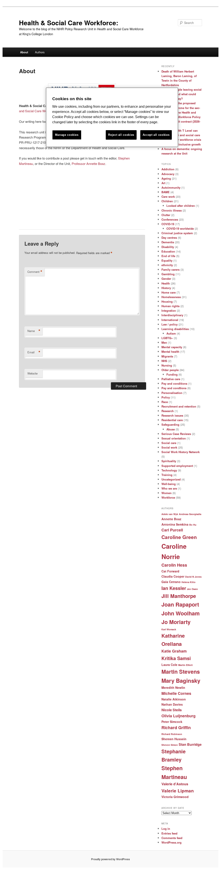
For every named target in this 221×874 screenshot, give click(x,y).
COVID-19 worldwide (180, 228)
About (24, 52)
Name (33, 330)
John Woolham (180, 613)
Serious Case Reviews (176, 434)
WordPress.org (171, 842)
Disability (167, 247)
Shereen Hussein (173, 739)
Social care (168, 443)
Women (166, 493)
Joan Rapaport (180, 604)
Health (165, 283)
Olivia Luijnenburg (178, 716)
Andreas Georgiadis (190, 514)
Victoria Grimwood (175, 797)
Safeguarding (170, 424)
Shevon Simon (169, 744)
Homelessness (171, 297)
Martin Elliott (185, 665)
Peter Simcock (171, 721)
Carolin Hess (174, 565)
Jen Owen (192, 589)
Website (32, 373)
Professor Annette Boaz (88, 163)
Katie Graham (174, 651)
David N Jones (193, 576)
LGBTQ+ (167, 338)
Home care (168, 292)
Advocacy (167, 174)
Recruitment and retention (178, 406)
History (166, 288)
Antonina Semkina (174, 524)
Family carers (170, 269)
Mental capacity (171, 347)
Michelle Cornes (176, 693)
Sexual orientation (173, 438)
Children (167, 201)
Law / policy (169, 324)
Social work (169, 447)
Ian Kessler (173, 588)
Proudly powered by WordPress (110, 859)
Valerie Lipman (177, 790)
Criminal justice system (177, 233)
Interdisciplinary (172, 315)
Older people (170, 370)
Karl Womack (168, 629)
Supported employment (177, 466)
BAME (165, 192)
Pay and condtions (173, 388)
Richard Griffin (176, 727)
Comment (34, 271)
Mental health (170, 351)
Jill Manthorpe (178, 595)
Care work (168, 196)
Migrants (167, 356)
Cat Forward (170, 571)
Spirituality (168, 461)
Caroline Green (179, 537)
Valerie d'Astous (174, 783)
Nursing (166, 365)
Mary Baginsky (180, 680)
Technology (169, 470)
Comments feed (171, 838)
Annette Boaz (171, 519)
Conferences (169, 219)
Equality (166, 260)
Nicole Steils (171, 709)
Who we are (169, 488)
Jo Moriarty (176, 622)
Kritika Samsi (176, 658)
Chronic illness (171, 210)
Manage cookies (67, 134)
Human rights (170, 306)
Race (164, 402)
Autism (171, 333)
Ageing (166, 178)
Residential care (172, 420)
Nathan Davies (172, 704)
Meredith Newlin (173, 687)
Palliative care (170, 379)
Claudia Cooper (172, 576)
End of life (168, 256)
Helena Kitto (189, 582)
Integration (168, 310)
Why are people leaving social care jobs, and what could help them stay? (181, 94)
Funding (172, 374)
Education (168, 251)
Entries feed (169, 833)
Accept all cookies (156, 134)
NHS (164, 361)
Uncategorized (171, 479)
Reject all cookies (121, 134)
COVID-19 (167, 224)
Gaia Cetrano (171, 582)
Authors (40, 52)
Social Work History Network (180, 452)
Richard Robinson (171, 734)
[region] (112, 117)
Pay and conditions (174, 383)
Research (167, 411)
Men (164, 342)
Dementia (167, 242)
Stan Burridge (190, 744)
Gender (166, 279)
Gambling (168, 274)
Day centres (169, 237)
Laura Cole (169, 664)
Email (33, 352)
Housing (167, 301)
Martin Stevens (180, 671)
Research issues (172, 415)
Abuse (170, 429)
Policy (165, 397)
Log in (165, 829)
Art (163, 183)
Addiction (167, 169)
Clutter (165, 215)
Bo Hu (192, 524)
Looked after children (180, 206)
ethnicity (167, 265)
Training (166, 475)
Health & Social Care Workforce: (68, 22)
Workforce (168, 497)
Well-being (168, 484)
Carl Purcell (172, 530)
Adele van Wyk (169, 514)
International (169, 320)
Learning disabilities (175, 329)
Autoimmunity (170, 187)
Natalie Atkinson (173, 699)
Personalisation (171, 393)
